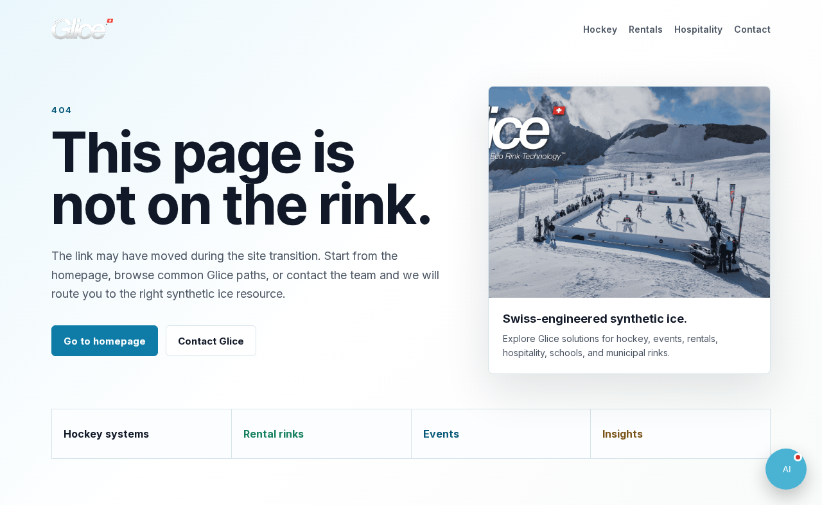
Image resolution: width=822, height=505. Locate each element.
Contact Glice (211, 341)
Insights (622, 433)
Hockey (600, 29)
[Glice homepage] (82, 29)
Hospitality (698, 29)
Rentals (646, 29)
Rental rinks (273, 433)
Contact (752, 29)
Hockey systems (106, 433)
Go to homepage (105, 341)
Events (441, 433)
